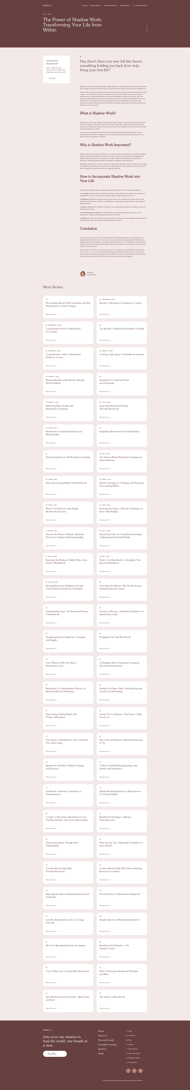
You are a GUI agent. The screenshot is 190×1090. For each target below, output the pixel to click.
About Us (85, 5)
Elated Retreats (124, 5)
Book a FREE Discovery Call (52, 1054)
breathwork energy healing (91, 252)
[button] (96, 5)
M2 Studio (139, 1080)
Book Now (52, 78)
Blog (50, 14)
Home (44, 14)
